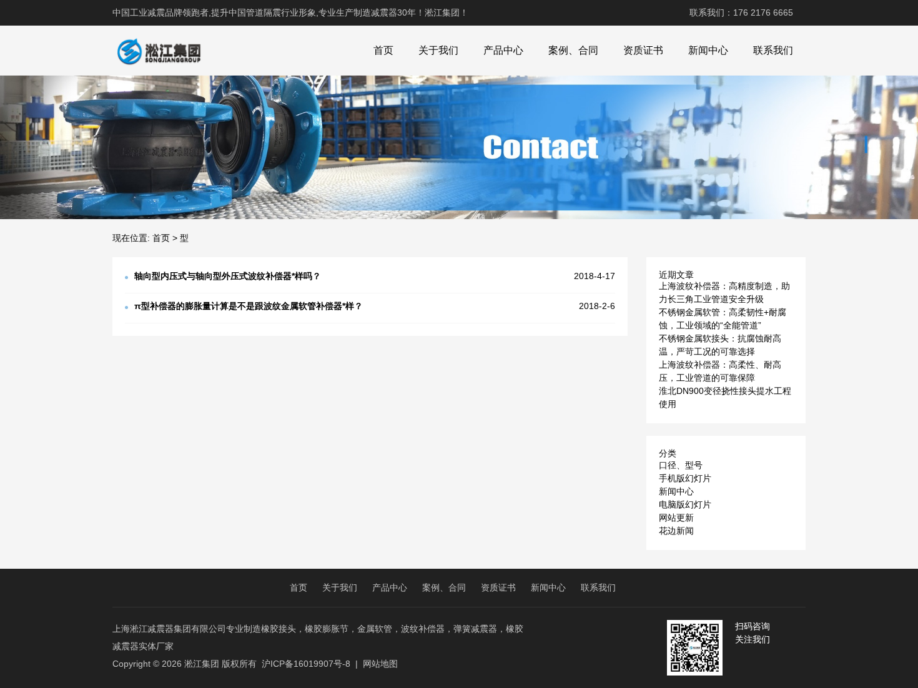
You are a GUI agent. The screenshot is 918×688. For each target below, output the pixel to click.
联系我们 (773, 50)
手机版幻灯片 (685, 478)
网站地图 (380, 664)
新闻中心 (708, 50)
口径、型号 (681, 465)
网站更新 (676, 518)
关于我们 (438, 50)
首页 (383, 50)
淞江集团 (201, 664)
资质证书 (643, 50)
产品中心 (503, 50)
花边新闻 (676, 531)
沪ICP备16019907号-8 (306, 664)
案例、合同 (573, 50)
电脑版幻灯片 (685, 504)
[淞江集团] (158, 51)
